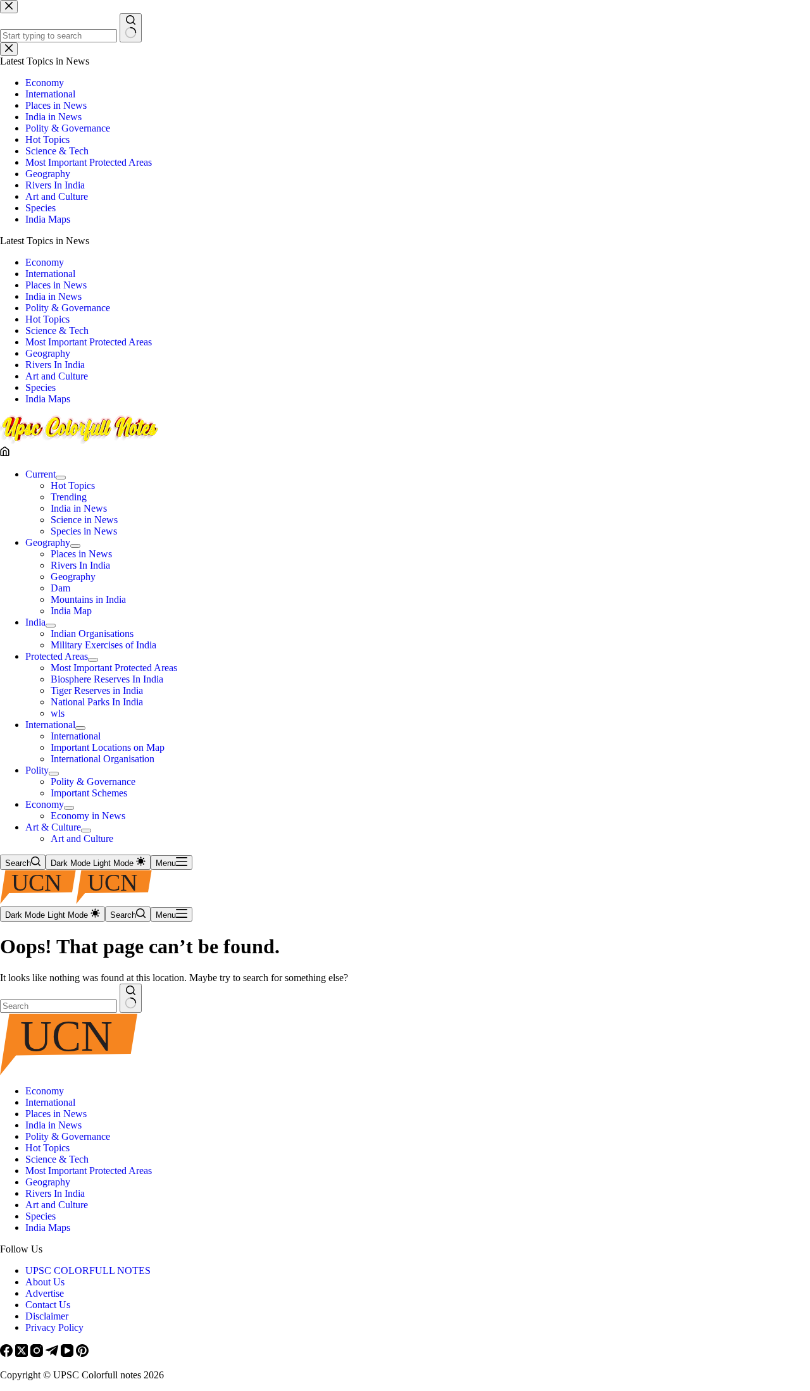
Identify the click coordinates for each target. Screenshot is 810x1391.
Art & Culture (53, 827)
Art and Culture (82, 838)
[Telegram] (53, 1353)
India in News (79, 508)
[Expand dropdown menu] (61, 477)
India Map (71, 610)
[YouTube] (68, 1353)
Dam (60, 588)
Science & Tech (57, 1159)
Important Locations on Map (108, 747)
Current (40, 474)
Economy (44, 804)
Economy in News (88, 815)
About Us (45, 1282)
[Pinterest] (82, 1353)
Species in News (84, 531)
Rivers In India (80, 565)
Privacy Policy (54, 1327)
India (35, 622)
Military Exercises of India (103, 645)
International (50, 724)
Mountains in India (88, 599)
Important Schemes (89, 793)
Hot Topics (73, 485)
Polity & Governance (93, 781)
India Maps (47, 1227)
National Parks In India (97, 701)
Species (40, 1216)
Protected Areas (56, 656)
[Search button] (131, 998)
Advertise (44, 1293)
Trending (69, 496)
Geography (47, 542)
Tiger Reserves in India (97, 690)
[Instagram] (38, 1353)
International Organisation (102, 758)
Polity (37, 770)
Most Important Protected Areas (114, 667)
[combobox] (58, 1006)
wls (58, 713)
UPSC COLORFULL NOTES (88, 1270)
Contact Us (47, 1304)
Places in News (81, 553)
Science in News (84, 519)
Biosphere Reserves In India (107, 679)
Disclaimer (46, 1316)
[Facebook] (7, 1353)
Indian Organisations (92, 633)
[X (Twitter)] (22, 1353)
